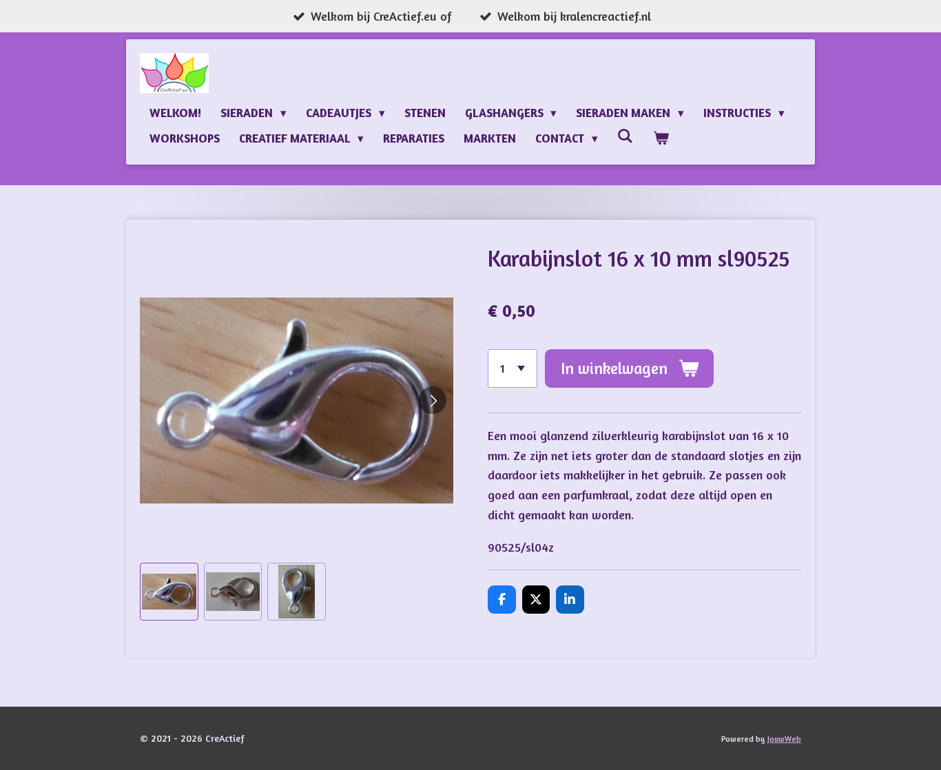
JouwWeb (784, 739)
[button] (169, 592)
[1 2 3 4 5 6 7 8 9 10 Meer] (512, 368)
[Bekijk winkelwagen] (661, 138)
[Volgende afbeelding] (432, 400)
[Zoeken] (625, 136)
